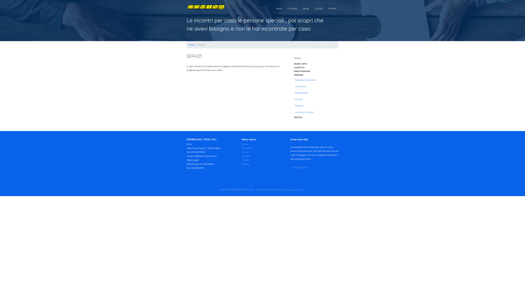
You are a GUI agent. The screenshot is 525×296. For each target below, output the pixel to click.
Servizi (306, 8)
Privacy (245, 164)
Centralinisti (300, 86)
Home (279, 8)
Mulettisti (299, 105)
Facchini (298, 99)
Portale (332, 8)
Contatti (319, 8)
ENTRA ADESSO (300, 167)
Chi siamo (292, 8)
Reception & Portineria (305, 80)
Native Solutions (298, 190)
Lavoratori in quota (304, 112)
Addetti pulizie (301, 93)
